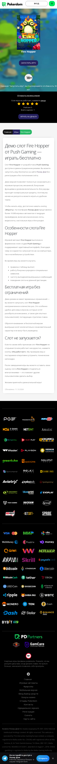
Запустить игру (28, 63)
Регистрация (28, 711)
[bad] (18, 103)
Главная (7, 132)
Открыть (42, 758)
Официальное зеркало (28, 708)
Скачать (28, 715)
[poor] (23, 103)
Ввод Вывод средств (28, 693)
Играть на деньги (28, 116)
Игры (16, 132)
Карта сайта (29, 719)
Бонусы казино (28, 697)
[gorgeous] (36, 103)
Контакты (28, 704)
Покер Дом (41, 172)
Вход (36, 3)
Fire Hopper (25, 132)
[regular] (27, 103)
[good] (32, 103)
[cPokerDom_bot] (28, 674)
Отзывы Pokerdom (28, 701)
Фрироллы (28, 686)
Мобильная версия (28, 690)
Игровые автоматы (28, 683)
